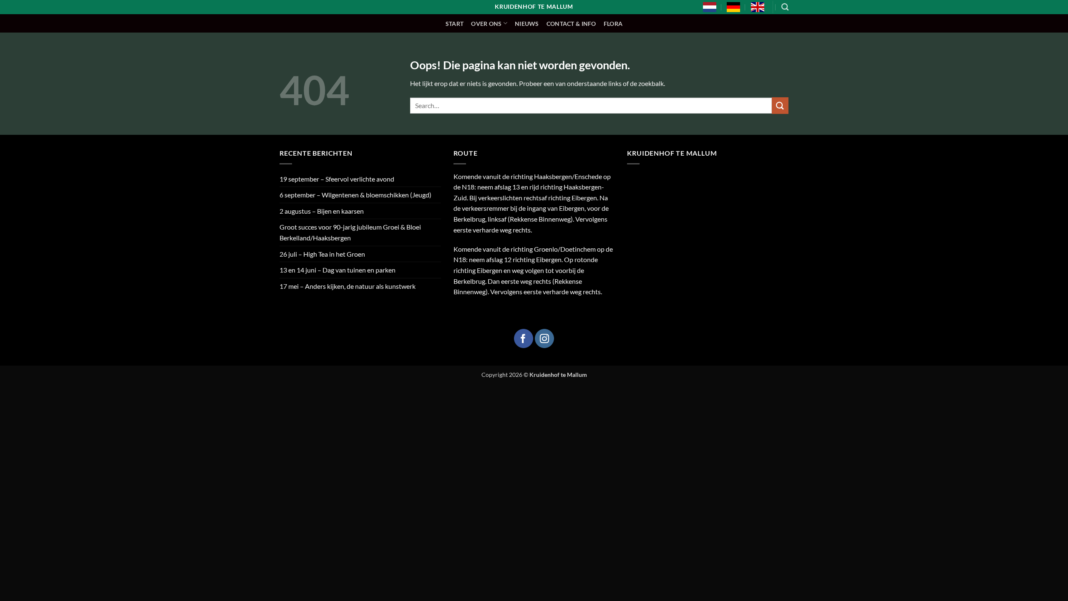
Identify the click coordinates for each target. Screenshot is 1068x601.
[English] (757, 7)
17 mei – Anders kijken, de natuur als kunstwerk (348, 286)
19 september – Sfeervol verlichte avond (337, 179)
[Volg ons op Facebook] (523, 338)
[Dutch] (709, 7)
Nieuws (527, 23)
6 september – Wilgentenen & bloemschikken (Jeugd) (355, 195)
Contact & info (571, 23)
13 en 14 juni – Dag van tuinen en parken (337, 270)
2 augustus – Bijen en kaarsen (322, 211)
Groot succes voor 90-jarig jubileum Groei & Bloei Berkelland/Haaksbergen (350, 232)
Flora (613, 23)
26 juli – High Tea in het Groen (322, 254)
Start (454, 23)
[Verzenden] (780, 105)
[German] (733, 7)
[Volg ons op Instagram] (544, 338)
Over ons (486, 23)
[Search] (784, 7)
